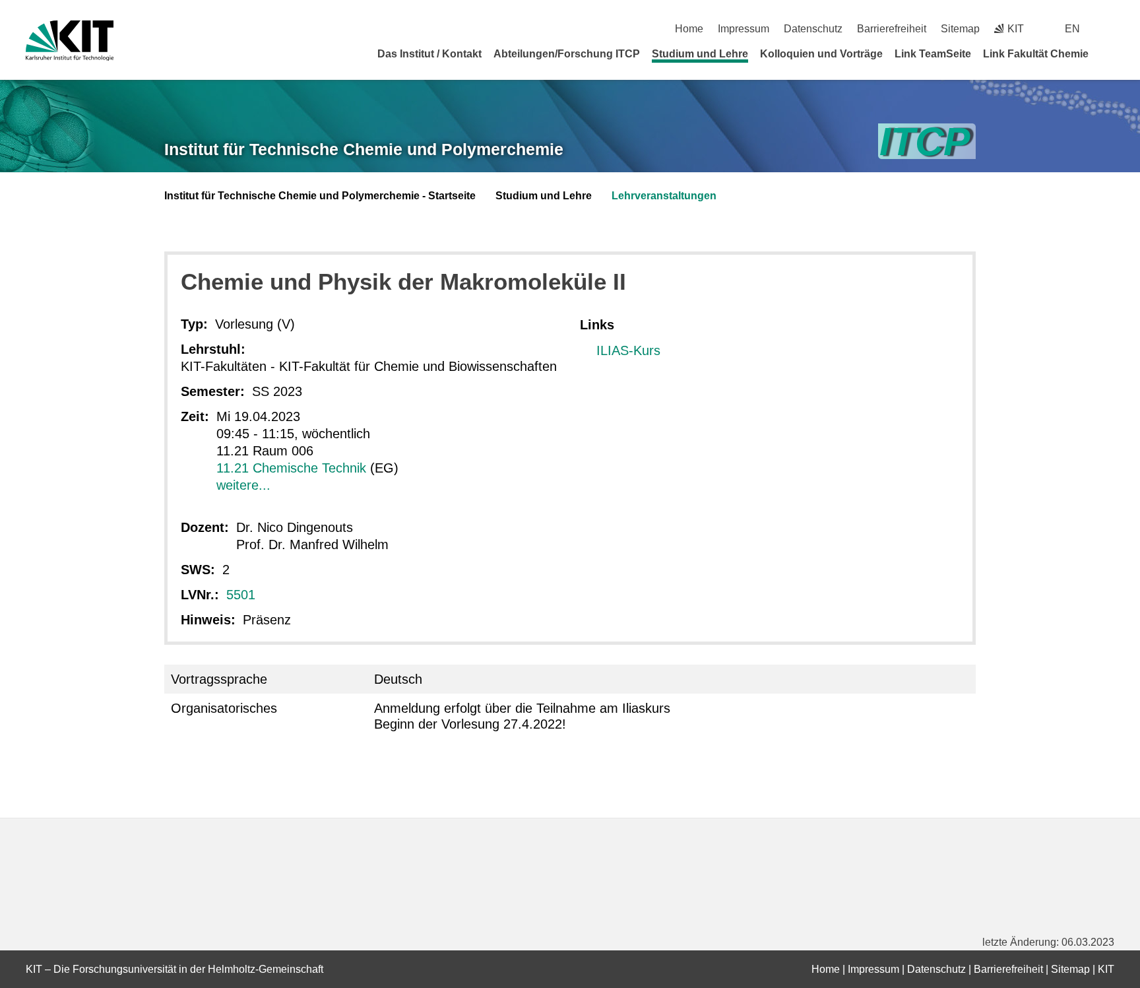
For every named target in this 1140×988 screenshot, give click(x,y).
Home (689, 28)
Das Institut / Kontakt (429, 53)
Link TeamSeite (933, 53)
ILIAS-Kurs (628, 350)
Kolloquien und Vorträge (821, 53)
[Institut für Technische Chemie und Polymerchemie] (927, 141)
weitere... (243, 485)
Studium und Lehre (700, 53)
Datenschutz (813, 28)
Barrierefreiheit (891, 28)
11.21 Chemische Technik (291, 468)
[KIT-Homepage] (69, 40)
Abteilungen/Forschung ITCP (566, 53)
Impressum (743, 28)
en (1072, 28)
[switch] (1109, 28)
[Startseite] (1109, 53)
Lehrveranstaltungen (664, 195)
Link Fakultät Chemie (1036, 53)
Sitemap (960, 28)
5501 (240, 594)
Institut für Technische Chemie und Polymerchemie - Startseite (320, 195)
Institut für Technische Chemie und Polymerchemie (363, 149)
